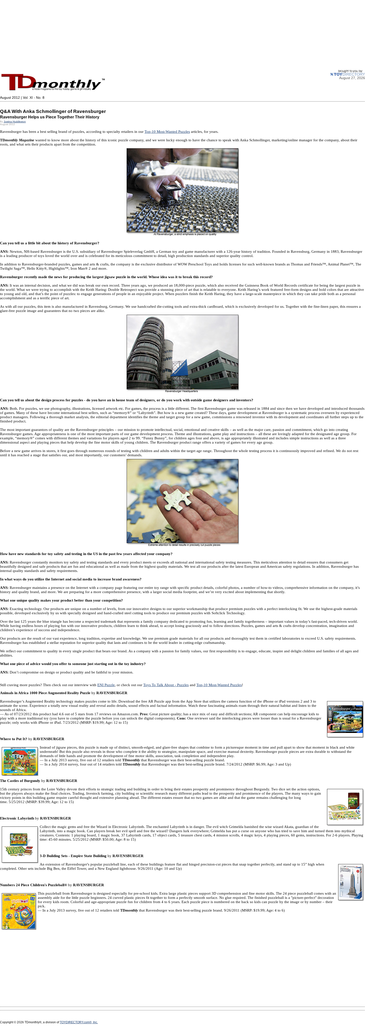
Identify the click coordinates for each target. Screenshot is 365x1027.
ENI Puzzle (106, 685)
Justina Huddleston (15, 121)
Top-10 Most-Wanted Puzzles (167, 132)
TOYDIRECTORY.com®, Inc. (79, 1022)
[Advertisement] (149, 35)
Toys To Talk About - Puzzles (166, 685)
